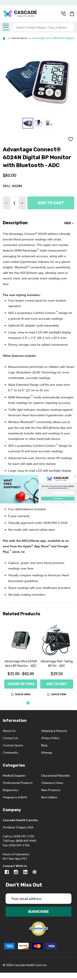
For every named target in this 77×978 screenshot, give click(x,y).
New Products (51, 790)
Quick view (22, 694)
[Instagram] (16, 872)
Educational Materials (55, 775)
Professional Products (18, 782)
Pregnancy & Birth (15, 797)
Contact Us (10, 738)
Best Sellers (49, 797)
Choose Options (20, 684)
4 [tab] (48, 703)
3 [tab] (42, 703)
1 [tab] (28, 703)
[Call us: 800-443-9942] (63, 13)
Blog (44, 745)
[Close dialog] (75, 476)
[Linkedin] (25, 872)
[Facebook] (7, 872)
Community (10, 752)
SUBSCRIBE (58, 498)
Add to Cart (51, 203)
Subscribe (38, 911)
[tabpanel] (21, 660)
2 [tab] (35, 703)
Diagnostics (11, 790)
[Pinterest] (34, 872)
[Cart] (72, 13)
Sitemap (46, 752)
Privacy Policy (50, 738)
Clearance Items (52, 782)
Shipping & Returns (54, 730)
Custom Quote (13, 745)
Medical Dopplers (14, 775)
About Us (9, 730)
